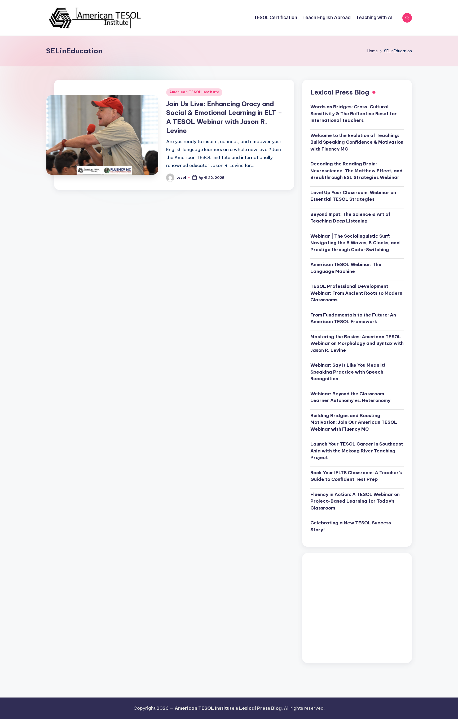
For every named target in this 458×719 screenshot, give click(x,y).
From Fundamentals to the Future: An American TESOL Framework (353, 318)
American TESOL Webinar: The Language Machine (345, 268)
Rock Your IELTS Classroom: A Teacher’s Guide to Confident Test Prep (356, 476)
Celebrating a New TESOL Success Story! (350, 526)
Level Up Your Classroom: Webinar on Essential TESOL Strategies (353, 196)
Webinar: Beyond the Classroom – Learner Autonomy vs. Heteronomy (350, 397)
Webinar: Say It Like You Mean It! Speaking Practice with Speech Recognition (347, 372)
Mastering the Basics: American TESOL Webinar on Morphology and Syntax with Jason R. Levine (357, 343)
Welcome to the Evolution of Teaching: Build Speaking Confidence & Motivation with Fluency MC (356, 142)
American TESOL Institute (194, 92)
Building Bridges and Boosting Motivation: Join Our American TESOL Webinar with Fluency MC (353, 422)
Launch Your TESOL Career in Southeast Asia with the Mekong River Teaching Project (356, 450)
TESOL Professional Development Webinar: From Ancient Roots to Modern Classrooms (356, 293)
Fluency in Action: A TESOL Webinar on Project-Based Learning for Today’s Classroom (355, 501)
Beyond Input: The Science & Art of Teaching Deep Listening (350, 217)
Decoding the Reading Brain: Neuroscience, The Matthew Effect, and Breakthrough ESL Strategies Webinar (356, 170)
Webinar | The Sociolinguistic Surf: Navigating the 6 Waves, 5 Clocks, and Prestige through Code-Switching (355, 242)
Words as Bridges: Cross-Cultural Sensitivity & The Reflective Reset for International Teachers (353, 113)
